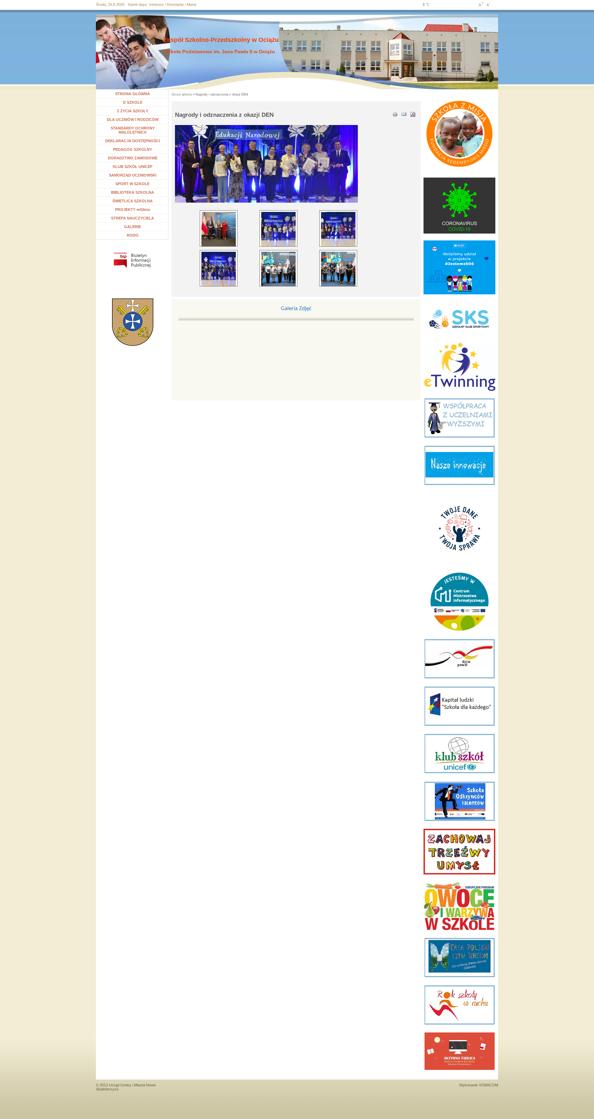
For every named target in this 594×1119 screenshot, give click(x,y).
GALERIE (132, 227)
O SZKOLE (135, 102)
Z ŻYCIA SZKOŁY (132, 111)
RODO (133, 235)
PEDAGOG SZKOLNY (132, 149)
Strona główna (182, 94)
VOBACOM (488, 1085)
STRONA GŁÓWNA (132, 94)
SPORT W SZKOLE (133, 184)
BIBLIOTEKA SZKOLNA (132, 192)
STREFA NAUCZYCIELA (132, 218)
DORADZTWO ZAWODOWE (132, 158)
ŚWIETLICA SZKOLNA (132, 201)
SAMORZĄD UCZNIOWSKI (132, 175)
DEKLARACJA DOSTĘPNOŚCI (132, 141)
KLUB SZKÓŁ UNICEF (133, 167)
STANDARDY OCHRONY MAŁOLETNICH (133, 130)
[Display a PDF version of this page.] (413, 114)
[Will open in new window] (132, 260)
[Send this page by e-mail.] (404, 114)
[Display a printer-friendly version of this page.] (395, 114)
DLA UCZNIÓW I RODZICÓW (132, 119)
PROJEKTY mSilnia (132, 209)
